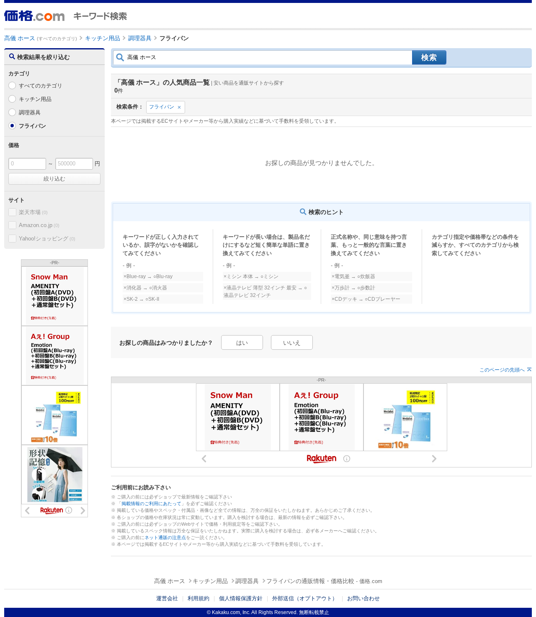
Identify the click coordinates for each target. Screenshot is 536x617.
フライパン (161, 107)
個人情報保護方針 (241, 598)
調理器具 (30, 112)
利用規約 (198, 598)
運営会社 (167, 598)
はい (242, 342)
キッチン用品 (35, 99)
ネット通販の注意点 (165, 537)
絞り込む (54, 179)
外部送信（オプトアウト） (305, 598)
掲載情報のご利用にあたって (151, 503)
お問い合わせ (363, 598)
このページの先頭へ (502, 370)
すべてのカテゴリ (40, 86)
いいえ (292, 342)
